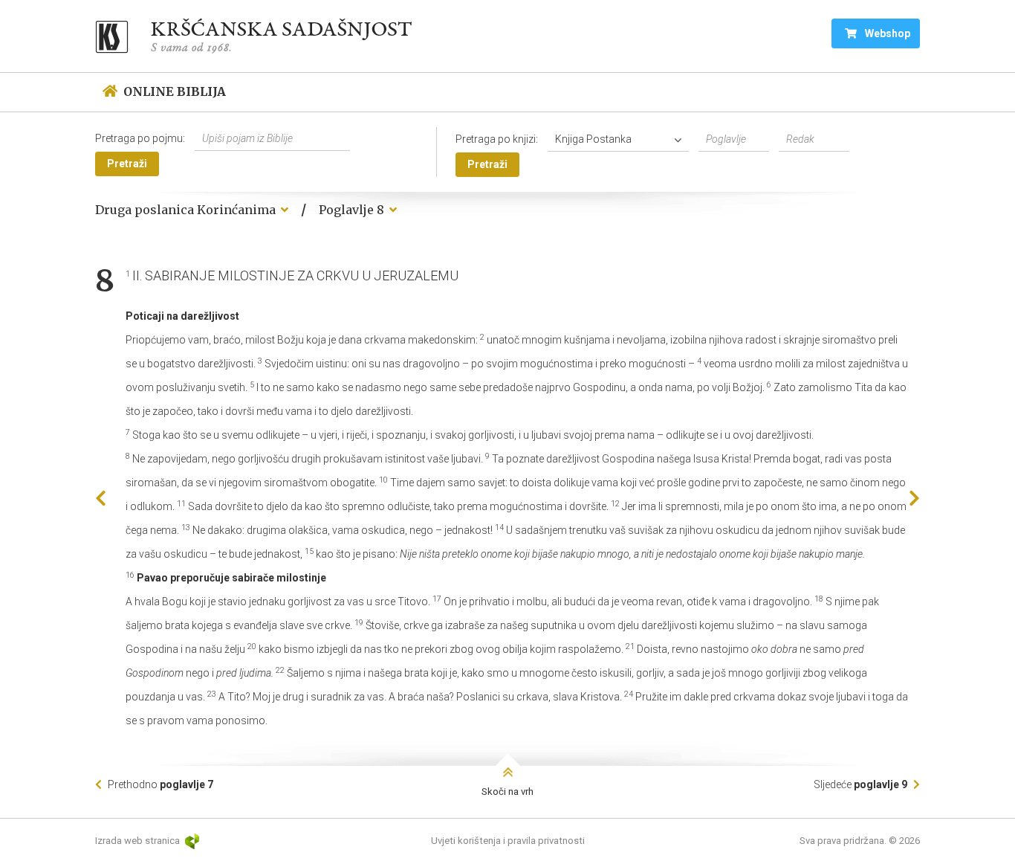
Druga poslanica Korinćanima (187, 209)
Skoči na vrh (507, 791)
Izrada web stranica (138, 840)
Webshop (886, 33)
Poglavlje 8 (353, 209)
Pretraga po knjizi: (496, 139)
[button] (622, 139)
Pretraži (127, 164)
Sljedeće (860, 784)
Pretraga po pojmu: (140, 138)
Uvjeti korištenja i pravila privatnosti (508, 840)
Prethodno (159, 784)
